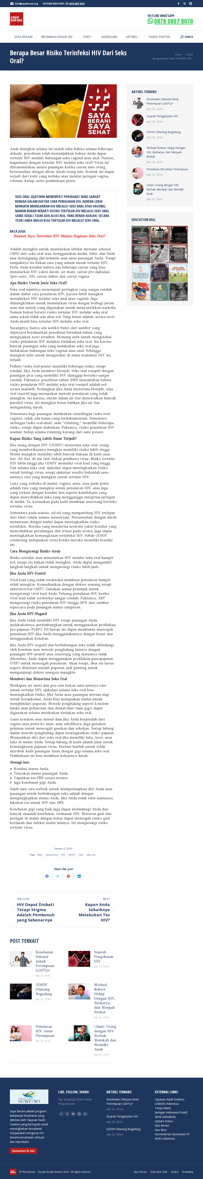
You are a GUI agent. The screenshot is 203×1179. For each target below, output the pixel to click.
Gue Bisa (160, 1130)
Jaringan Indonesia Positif (171, 1112)
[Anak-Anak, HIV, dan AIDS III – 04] (141, 273)
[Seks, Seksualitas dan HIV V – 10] (141, 291)
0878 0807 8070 (77, 3)
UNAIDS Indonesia (167, 1104)
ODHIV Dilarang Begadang (44, 989)
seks (81, 855)
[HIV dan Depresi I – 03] (159, 291)
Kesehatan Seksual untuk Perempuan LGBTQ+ (45, 961)
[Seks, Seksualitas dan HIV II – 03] (159, 273)
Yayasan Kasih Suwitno (169, 1099)
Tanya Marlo (163, 1108)
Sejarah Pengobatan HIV (103, 956)
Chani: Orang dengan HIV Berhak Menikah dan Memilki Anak (105, 1037)
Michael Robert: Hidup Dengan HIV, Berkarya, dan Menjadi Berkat (104, 998)
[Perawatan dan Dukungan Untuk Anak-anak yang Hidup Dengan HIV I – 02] (178, 291)
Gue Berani (162, 1125)
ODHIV (72, 855)
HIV (63, 855)
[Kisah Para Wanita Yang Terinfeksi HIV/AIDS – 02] (178, 235)
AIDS (39, 855)
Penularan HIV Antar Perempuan (45, 1031)
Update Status (164, 1121)
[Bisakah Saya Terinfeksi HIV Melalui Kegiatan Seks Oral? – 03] (159, 254)
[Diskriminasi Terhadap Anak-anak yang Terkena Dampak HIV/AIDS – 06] (141, 254)
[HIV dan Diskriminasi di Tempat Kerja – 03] (178, 254)
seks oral (91, 855)
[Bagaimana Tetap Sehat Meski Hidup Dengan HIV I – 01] (159, 235)
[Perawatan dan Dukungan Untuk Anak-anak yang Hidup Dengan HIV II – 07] (141, 235)
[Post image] (21, 959)
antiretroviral (52, 855)
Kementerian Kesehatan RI (172, 1134)
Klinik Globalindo (165, 1117)
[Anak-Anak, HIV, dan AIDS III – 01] (178, 273)
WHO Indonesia (165, 1138)
